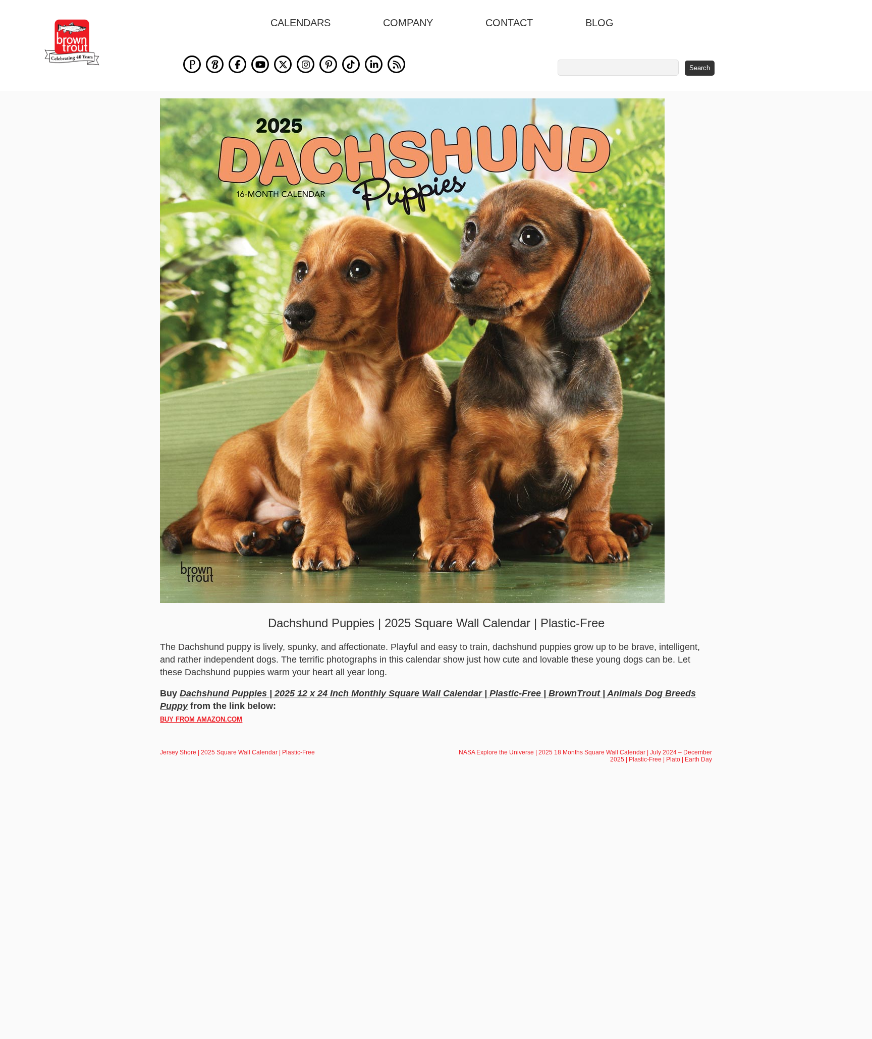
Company (408, 23)
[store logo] (71, 42)
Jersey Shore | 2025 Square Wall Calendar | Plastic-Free (237, 752)
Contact (509, 23)
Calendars (300, 23)
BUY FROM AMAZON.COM (201, 719)
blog (599, 23)
